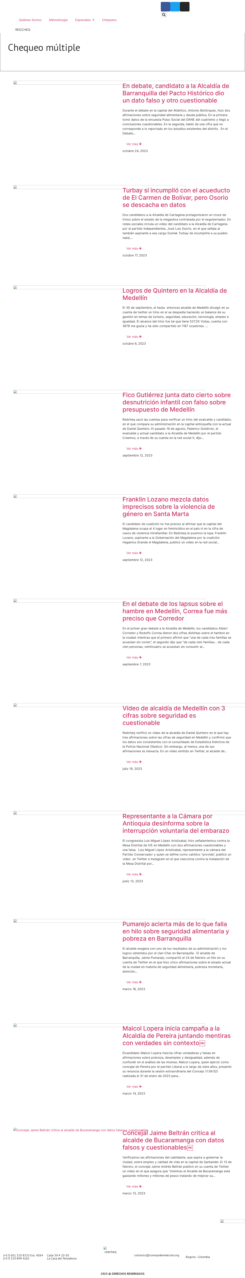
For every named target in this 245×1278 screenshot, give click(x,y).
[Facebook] (165, 6)
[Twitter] (175, 6)
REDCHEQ (22, 30)
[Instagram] (184, 6)
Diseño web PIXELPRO (146, 1258)
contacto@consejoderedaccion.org (156, 1255)
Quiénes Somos (30, 20)
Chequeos (109, 20)
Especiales (83, 20)
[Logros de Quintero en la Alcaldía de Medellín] (109, 335)
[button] (164, 14)
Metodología (58, 20)
